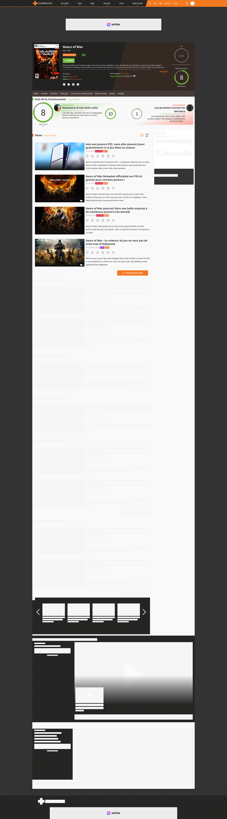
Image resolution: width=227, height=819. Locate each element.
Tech (80, 3)
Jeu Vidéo (65, 3)
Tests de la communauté (81, 93)
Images (121, 93)
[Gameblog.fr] (43, 3)
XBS (160, 3)
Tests (121, 3)
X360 (83, 55)
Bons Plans (137, 3)
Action (71, 76)
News (36, 93)
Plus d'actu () (134, 273)
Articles (44, 93)
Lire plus (164, 71)
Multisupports (69, 55)
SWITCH (168, 3)
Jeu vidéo (99, 151)
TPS (75, 76)
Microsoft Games (75, 79)
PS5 (155, 3)
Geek (92, 3)
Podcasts (64, 93)
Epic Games (125, 73)
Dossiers (54, 93)
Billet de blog (101, 93)
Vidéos (112, 93)
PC (150, 3)
